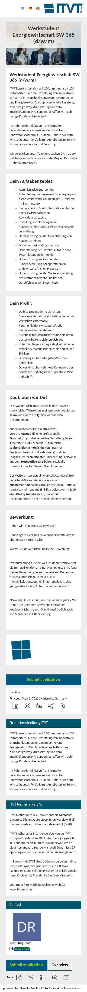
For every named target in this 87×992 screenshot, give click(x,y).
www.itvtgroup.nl (21, 889)
